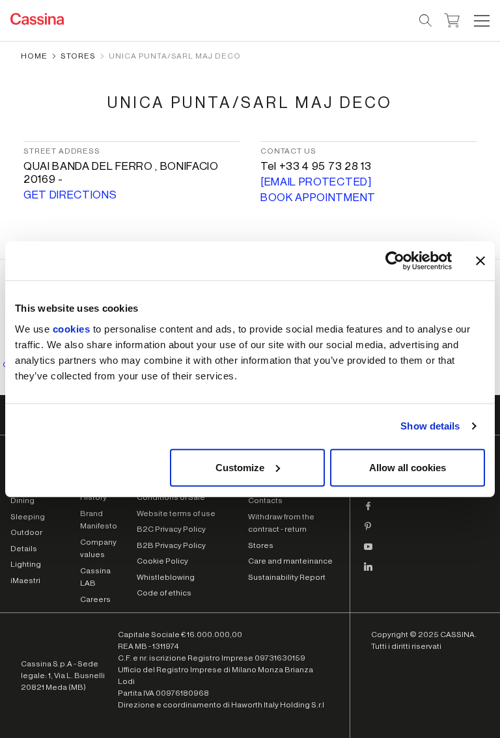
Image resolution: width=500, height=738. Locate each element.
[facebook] (368, 511)
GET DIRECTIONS (70, 194)
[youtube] (368, 552)
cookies (71, 328)
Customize (239, 466)
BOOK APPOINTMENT (318, 197)
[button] (480, 20)
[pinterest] (368, 532)
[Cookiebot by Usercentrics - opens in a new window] (395, 261)
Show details (430, 425)
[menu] (482, 20)
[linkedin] (368, 572)
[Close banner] (480, 261)
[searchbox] (426, 20)
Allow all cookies (407, 466)
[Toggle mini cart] (452, 19)
